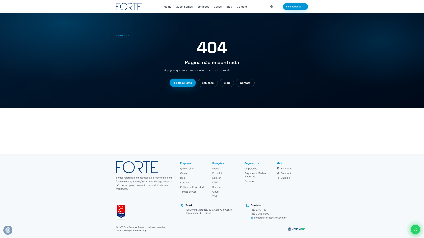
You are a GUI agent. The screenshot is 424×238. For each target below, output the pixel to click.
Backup (216, 187)
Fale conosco (295, 6)
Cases (218, 6)
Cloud (215, 191)
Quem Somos (184, 6)
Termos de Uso (188, 191)
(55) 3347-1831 (259, 209)
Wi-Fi (215, 196)
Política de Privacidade (192, 187)
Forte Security (130, 227)
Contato (242, 6)
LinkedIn (285, 177)
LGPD (215, 182)
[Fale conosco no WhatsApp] (415, 229)
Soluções (203, 6)
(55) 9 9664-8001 (260, 213)
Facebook (286, 173)
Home (167, 6)
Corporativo (250, 168)
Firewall (216, 168)
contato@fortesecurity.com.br (270, 217)
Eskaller (216, 177)
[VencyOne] (296, 228)
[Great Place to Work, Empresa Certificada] (121, 211)
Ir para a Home (183, 82)
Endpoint (217, 173)
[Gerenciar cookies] (7, 230)
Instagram (286, 168)
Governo (249, 181)
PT (275, 6)
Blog (229, 6)
